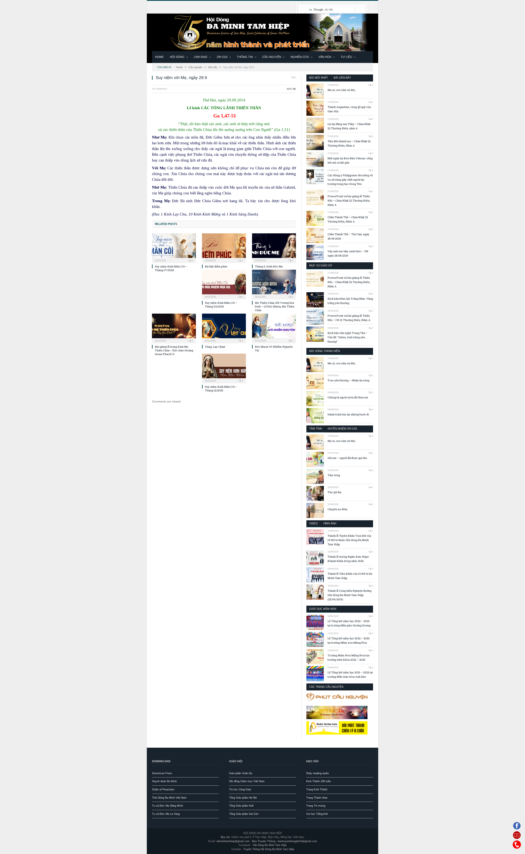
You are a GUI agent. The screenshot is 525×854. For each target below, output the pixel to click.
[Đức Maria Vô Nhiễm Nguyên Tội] (274, 328)
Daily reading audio (317, 773)
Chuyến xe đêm (338, 509)
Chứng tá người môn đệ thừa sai (348, 397)
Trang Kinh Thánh (316, 789)
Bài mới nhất (318, 77)
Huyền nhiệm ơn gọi (342, 428)
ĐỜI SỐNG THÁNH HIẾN (324, 351)
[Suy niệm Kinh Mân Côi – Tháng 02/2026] (224, 284)
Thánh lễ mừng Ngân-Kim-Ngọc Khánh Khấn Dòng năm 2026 (348, 559)
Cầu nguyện (271, 56)
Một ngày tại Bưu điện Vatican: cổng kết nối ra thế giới (350, 160)
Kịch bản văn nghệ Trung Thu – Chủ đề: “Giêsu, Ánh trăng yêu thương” (348, 337)
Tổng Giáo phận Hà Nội (243, 797)
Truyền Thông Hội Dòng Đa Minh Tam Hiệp (268, 849)
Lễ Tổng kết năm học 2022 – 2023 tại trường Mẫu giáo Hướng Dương (349, 623)
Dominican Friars (162, 773)
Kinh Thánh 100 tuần (318, 781)
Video (313, 523)
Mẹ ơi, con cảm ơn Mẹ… (342, 90)
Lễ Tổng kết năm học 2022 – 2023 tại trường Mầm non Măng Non (349, 640)
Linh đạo (200, 56)
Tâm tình (315, 428)
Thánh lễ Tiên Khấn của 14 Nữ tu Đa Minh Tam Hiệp (350, 576)
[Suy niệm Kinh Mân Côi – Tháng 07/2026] (174, 247)
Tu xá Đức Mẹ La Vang (166, 813)
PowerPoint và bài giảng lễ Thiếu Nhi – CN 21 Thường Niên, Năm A (349, 318)
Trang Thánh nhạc (317, 797)
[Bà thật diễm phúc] (224, 247)
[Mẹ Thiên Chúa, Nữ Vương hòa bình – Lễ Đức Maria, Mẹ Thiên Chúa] (274, 284)
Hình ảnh (329, 523)
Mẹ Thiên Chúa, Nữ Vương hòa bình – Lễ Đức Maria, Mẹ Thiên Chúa (274, 306)
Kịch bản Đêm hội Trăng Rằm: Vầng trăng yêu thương (350, 301)
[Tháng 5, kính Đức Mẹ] (274, 247)
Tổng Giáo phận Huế (241, 805)
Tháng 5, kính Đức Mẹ (269, 266)
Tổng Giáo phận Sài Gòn (243, 813)
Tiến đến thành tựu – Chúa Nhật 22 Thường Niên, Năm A (349, 143)
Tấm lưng (334, 475)
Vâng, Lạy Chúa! (215, 346)
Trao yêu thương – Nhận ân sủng (348, 380)
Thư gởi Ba (334, 492)
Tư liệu (346, 56)
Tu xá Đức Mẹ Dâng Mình (167, 805)
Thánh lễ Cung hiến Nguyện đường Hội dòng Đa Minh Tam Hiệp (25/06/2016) (349, 595)
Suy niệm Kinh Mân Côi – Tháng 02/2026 (221, 304)
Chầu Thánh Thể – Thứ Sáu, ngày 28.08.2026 (348, 236)
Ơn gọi (222, 56)
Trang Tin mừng (315, 805)
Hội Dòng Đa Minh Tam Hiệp (269, 845)
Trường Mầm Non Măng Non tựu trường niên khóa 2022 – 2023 (349, 657)
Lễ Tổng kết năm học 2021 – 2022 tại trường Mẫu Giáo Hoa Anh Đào (350, 675)
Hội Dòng (177, 56)
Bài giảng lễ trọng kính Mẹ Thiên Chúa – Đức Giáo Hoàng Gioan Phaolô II (174, 350)
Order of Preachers (163, 789)
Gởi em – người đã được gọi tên (347, 458)
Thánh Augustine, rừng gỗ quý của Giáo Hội (349, 109)
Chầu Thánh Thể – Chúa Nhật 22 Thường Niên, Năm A (348, 219)
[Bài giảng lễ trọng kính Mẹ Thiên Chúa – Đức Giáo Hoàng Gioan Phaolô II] (174, 328)
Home (159, 56)
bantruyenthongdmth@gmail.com (297, 841)
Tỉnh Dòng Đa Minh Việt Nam (169, 797)
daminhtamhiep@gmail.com (233, 841)
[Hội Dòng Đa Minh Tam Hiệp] (262, 32)
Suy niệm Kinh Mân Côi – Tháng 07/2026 (171, 268)
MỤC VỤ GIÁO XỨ (320, 265)
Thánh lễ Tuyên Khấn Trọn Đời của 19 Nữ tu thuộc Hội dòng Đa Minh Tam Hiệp (349, 540)
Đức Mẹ (291, 89)
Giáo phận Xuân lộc (240, 773)
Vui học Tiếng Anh (317, 813)
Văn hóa (324, 56)
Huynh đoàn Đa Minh (164, 781)
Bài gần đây (342, 77)
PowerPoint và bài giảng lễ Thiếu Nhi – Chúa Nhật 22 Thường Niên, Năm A (349, 200)
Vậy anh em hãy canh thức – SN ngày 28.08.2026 (348, 253)
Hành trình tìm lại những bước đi (348, 414)
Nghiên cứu (300, 56)
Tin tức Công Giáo (240, 789)
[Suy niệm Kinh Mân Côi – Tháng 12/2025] (224, 368)
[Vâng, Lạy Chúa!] (224, 328)
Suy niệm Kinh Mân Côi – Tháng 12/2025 (221, 388)
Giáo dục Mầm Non (322, 608)
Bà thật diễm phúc (216, 266)
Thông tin (245, 56)
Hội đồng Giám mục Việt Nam (247, 781)
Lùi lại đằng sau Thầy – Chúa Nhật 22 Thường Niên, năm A (349, 126)
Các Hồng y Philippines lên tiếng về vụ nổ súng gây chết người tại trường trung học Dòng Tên (350, 179)
